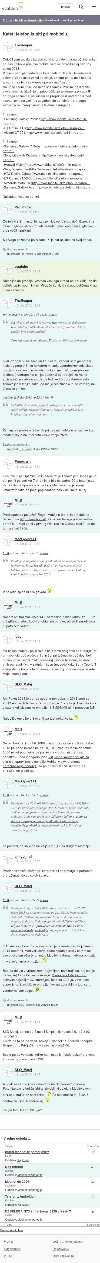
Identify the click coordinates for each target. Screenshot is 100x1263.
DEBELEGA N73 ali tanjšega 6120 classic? (38, 1211)
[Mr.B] (8, 502)
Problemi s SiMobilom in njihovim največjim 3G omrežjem (45, 977)
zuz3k (8, 1215)
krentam (9, 1200)
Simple (51, 1031)
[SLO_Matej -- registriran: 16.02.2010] (8, 686)
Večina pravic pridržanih (68, 1241)
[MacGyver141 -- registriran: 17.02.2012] (8, 541)
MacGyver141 (25, 539)
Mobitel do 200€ (17, 1181)
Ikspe (8, 1156)
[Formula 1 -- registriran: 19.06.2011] (8, 464)
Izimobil (49, 1088)
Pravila (8, 1241)
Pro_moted (24, 207)
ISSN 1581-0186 (63, 1256)
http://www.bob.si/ (33, 519)
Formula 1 (23, 461)
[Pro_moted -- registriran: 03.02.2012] (8, 209)
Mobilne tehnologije (30, 1175)
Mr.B (18, 500)
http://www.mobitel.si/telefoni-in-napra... (45, 121)
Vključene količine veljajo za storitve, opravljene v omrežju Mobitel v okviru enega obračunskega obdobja (46, 761)
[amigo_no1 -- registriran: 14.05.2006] (8, 859)
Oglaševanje (61, 1249)
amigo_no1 (24, 856)
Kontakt (8, 1256)
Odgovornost (12, 1249)
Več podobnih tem (11, 1230)
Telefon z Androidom (20, 1196)
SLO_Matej (23, 684)
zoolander (10, 1185)
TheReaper (23, 45)
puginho (21, 266)
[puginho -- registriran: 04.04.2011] (8, 269)
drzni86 (9, 1170)
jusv (18, 636)
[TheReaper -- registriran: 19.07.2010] (8, 47)
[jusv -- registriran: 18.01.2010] (8, 639)
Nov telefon (14, 1166)
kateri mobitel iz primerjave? (27, 1152)
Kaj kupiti (23, 1160)
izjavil (52, 315)
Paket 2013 (17, 698)
